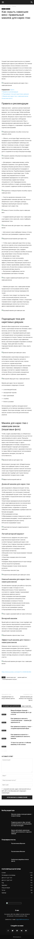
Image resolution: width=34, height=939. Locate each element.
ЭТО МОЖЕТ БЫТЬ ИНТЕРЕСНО (11, 706)
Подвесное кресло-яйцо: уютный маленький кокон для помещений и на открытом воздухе (21, 824)
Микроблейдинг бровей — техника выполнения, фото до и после (21, 712)
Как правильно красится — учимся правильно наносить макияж (20, 736)
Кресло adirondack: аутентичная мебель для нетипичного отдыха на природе (21, 832)
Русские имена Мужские (18, 843)
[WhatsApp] (8, 24)
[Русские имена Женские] (6, 853)
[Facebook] (8, 930)
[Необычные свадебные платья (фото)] (6, 861)
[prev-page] (3, 751)
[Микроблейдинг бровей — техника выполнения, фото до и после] (6, 712)
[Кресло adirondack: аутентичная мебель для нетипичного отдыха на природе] (6, 832)
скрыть (12, 89)
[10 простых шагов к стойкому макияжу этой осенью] (6, 744)
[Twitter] (12, 930)
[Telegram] (12, 24)
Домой (3, 6)
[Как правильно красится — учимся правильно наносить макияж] (6, 736)
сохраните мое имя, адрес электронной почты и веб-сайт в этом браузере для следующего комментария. (16, 790)
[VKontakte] (21, 930)
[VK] (16, 24)
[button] (2, 2)
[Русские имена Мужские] (6, 845)
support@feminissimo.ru (22, 919)
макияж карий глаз (22, 677)
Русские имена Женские (18, 851)
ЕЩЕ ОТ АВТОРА (26, 706)
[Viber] (20, 24)
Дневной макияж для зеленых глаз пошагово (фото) (25, 698)
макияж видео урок (11, 677)
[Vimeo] (17, 930)
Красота (9, 6)
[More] (24, 24)
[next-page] (5, 751)
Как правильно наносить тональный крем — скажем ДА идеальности (21, 720)
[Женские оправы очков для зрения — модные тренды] (6, 816)
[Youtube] (26, 930)
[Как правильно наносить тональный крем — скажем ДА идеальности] (6, 720)
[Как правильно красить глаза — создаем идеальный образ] (6, 728)
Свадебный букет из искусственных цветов (8, 697)
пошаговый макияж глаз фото (9, 679)
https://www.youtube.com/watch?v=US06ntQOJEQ (16, 672)
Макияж (14, 6)
